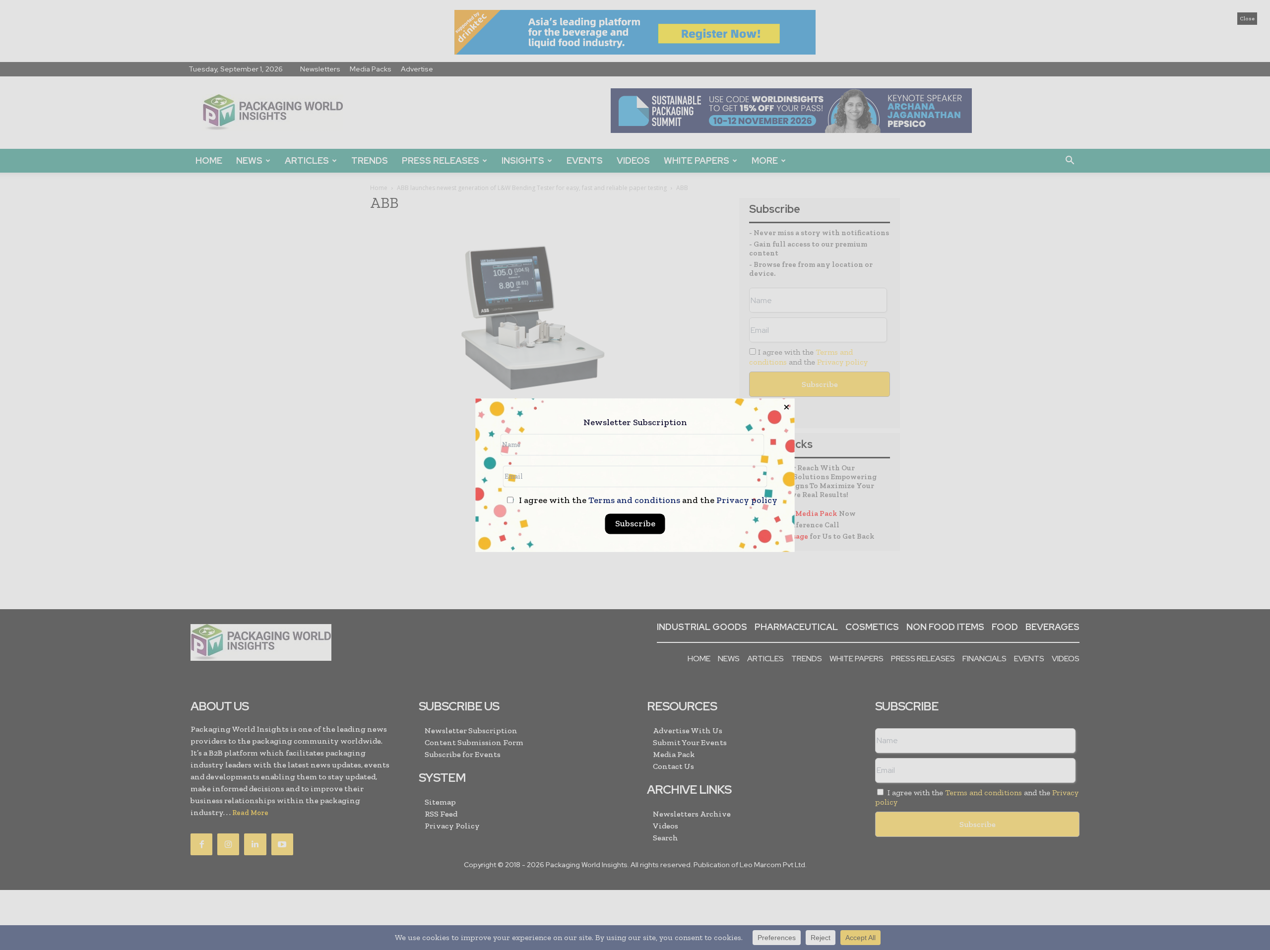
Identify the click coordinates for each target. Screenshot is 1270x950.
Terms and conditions (634, 500)
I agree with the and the (647, 500)
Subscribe (635, 523)
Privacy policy (746, 500)
